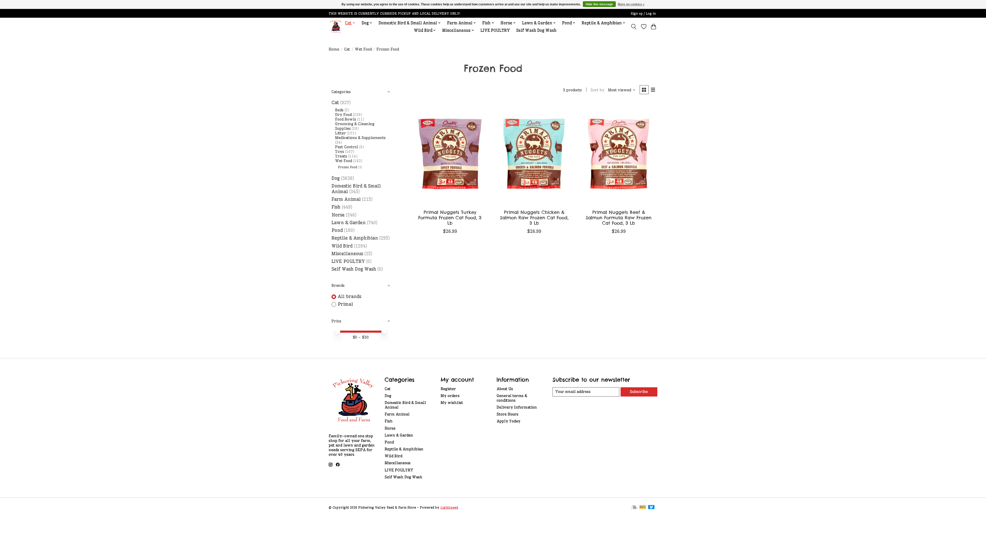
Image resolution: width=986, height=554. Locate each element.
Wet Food (363, 49)
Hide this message (599, 4)
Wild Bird (342, 246)
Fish (335, 207)
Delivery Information (517, 407)
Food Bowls (345, 119)
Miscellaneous (347, 253)
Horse (338, 215)
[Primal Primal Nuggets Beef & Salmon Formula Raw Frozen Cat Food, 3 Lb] (618, 154)
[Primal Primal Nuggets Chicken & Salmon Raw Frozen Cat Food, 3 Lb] (534, 154)
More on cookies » (631, 4)
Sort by (597, 90)
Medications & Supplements (360, 137)
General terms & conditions (512, 398)
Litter (340, 133)
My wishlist (452, 402)
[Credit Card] (634, 507)
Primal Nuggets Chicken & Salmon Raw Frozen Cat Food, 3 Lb (534, 217)
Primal (345, 304)
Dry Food (343, 114)
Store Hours (507, 414)
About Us (505, 389)
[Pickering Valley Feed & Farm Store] (336, 26)
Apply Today (508, 421)
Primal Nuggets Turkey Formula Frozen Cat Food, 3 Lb (449, 217)
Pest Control (346, 147)
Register (448, 389)
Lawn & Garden (348, 222)
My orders (450, 395)
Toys (339, 151)
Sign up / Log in (643, 13)
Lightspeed (449, 507)
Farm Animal (346, 199)
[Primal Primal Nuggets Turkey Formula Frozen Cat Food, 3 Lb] (450, 154)
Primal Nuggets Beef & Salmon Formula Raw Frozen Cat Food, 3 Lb (618, 217)
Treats (341, 156)
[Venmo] (651, 507)
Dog (335, 178)
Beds (339, 110)
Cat (347, 49)
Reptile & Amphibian (354, 238)
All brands (349, 296)
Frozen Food (347, 167)
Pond (337, 230)
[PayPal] (642, 507)
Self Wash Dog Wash (536, 30)
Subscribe (639, 391)
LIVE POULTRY (495, 30)
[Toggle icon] (634, 26)
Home (334, 49)
